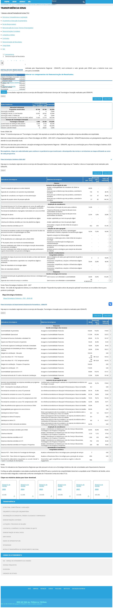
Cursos (50, 589)
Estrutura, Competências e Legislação (14, 17)
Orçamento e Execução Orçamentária (14, 21)
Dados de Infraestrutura (11, 541)
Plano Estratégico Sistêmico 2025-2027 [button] (13, 159)
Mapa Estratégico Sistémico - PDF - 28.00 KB (17, 298)
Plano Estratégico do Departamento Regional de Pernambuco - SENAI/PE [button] (24, 304)
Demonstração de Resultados (12, 42)
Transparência (9, 54)
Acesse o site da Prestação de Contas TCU (15, 13)
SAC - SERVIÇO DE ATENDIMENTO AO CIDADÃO (17, 561)
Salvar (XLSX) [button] (97, 99)
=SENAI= (22, 2)
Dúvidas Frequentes (10, 565)
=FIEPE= (7, 2)
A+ (10, 4)
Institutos (67, 589)
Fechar (4, 92)
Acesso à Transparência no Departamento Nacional (21, 549)
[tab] (56, 159)
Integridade (6, 45)
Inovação (43, 589)
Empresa (35, 589)
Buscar (54, 1)
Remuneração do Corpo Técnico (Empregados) (17, 28)
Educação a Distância (78, 589)
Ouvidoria (6, 569)
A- (14, 4)
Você (29, 589)
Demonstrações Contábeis (11, 31)
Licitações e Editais (8, 35)
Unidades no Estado (10, 573)
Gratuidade (7, 536)
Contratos (5, 38)
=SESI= (14, 2)
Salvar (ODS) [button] (107, 99)
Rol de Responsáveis (9, 24)
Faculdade (58, 589)
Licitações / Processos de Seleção (14, 524)
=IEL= (29, 2)
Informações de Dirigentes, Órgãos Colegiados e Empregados (24, 515)
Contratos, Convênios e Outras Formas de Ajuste (20, 528)
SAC (3, 49)
